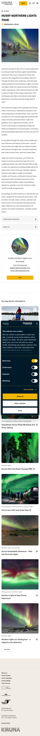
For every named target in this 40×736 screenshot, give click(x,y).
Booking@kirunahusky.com (20, 268)
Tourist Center (5, 675)
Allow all (20, 396)
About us (4, 673)
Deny (20, 410)
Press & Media (5, 681)
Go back (6, 11)
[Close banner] (37, 323)
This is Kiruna (5, 683)
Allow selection (20, 403)
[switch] (34, 367)
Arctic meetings (6, 678)
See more (7, 649)
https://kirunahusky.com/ (20, 271)
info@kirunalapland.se (8, 716)
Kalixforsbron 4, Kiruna (11, 24)
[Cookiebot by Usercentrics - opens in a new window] (24, 323)
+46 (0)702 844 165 (20, 265)
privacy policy (5, 723)
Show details (28, 389)
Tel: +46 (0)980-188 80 (9, 717)
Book (23, 3)
